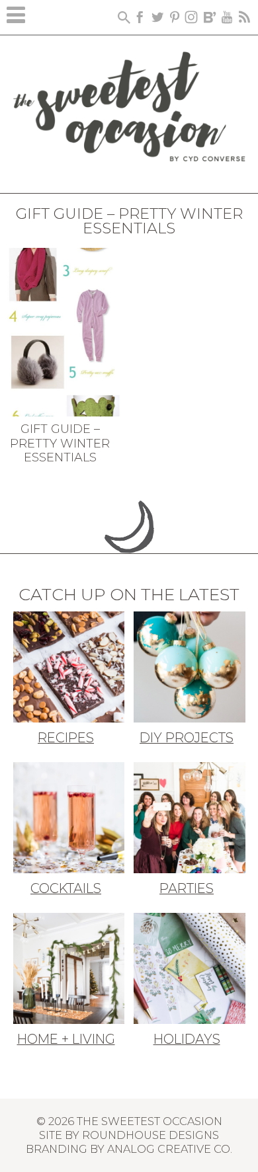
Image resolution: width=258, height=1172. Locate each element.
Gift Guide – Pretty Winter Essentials (60, 443)
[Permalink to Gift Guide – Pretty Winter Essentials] (63, 331)
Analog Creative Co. (169, 1148)
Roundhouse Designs (150, 1135)
